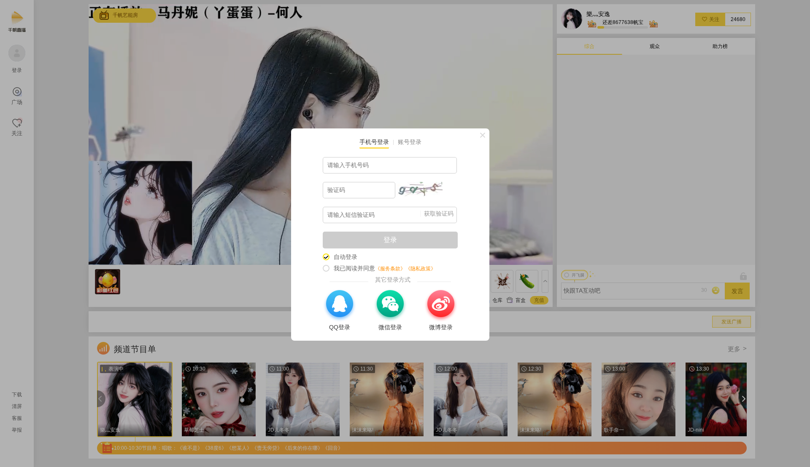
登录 (390, 239)
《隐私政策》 (420, 269)
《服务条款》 (390, 269)
